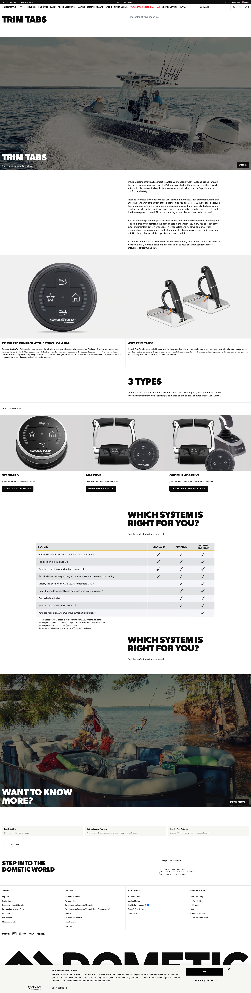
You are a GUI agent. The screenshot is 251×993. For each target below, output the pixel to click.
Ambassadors (70, 901)
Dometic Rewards (72, 897)
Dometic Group (205, 896)
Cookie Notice (134, 901)
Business (236, 2)
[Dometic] (9, 7)
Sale (158, 7)
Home (4, 844)
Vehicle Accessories (66, 7)
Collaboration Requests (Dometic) (79, 905)
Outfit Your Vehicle (125, 2)
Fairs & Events (70, 922)
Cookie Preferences (136, 905)
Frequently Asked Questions (14, 905)
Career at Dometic (206, 913)
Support (228, 2)
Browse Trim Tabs (238, 802)
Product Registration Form (13, 909)
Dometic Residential (81, 917)
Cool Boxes (31, 7)
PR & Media (203, 905)
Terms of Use (133, 913)
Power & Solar (120, 7)
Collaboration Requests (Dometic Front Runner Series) (87, 909)
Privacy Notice (134, 897)
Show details (58, 988)
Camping (81, 7)
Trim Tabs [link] (14, 844)
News (201, 909)
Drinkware (43, 7)
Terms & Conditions (136, 909)
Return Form (7, 917)
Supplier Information (199, 917)
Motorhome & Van (95, 7)
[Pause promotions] (3, 2)
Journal (182, 7)
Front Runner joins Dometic (18, 2)
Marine (109, 7)
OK (204, 972)
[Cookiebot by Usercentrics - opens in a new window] (34, 988)
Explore (243, 165)
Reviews (68, 926)
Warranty (6, 913)
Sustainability (196, 901)
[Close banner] (229, 969)
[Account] (240, 7)
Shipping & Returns (10, 922)
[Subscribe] (230, 860)
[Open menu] (21, 7)
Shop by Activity (169, 7)
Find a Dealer (7, 901)
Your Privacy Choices (203, 980)
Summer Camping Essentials (142, 7)
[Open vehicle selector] (233, 7)
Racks (53, 7)
